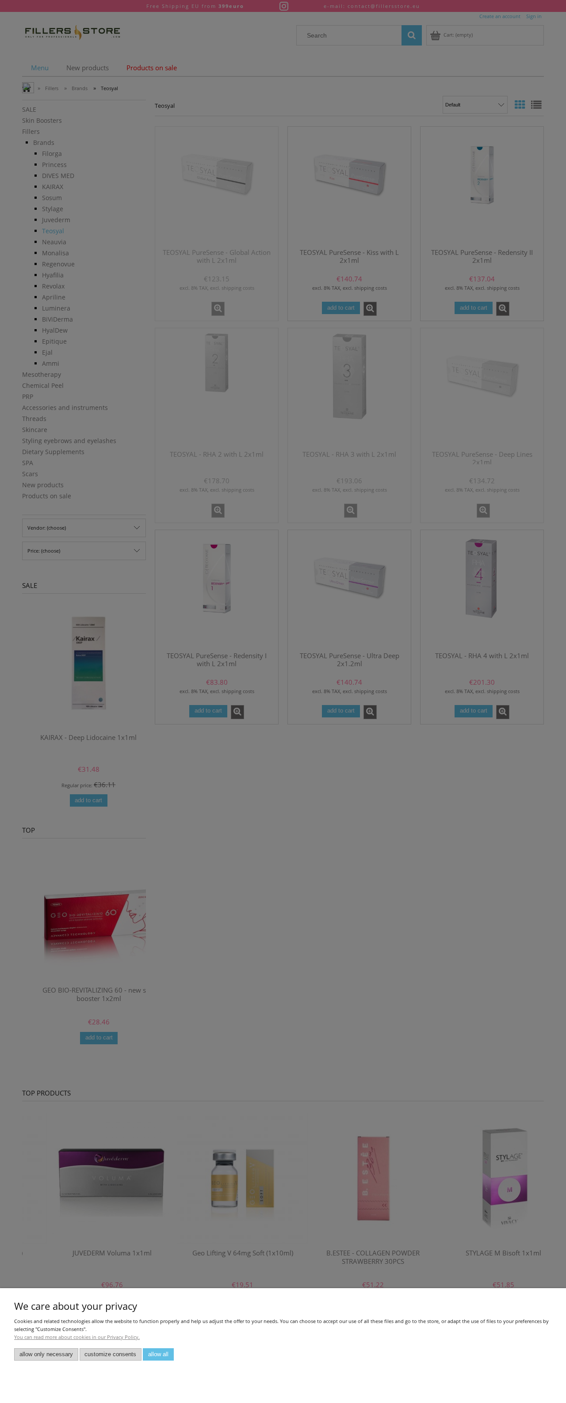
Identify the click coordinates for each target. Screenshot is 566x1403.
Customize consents (110, 1354)
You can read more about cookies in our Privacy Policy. (77, 1337)
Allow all (158, 1354)
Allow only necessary (46, 1354)
